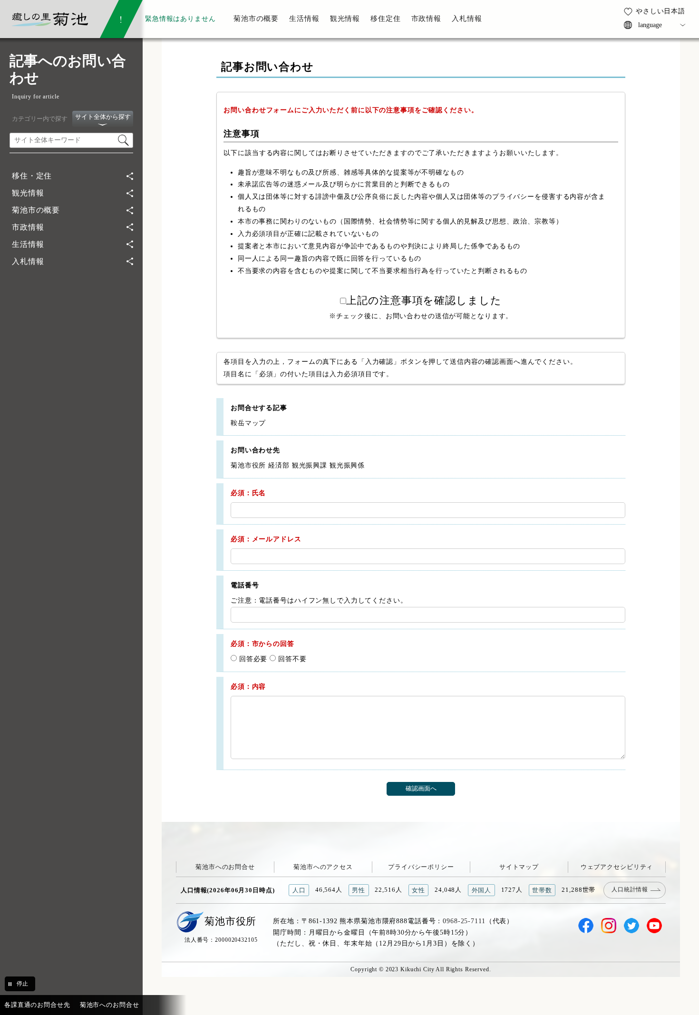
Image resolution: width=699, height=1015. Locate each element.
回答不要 (291, 659)
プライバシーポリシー (421, 866)
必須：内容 (248, 686)
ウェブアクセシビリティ (617, 866)
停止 (22, 983)
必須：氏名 (248, 493)
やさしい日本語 (660, 11)
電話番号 (245, 585)
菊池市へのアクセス (323, 866)
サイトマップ (519, 866)
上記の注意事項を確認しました (423, 300)
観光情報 (28, 193)
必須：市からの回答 (262, 643)
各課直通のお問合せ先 (37, 1004)
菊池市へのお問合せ (225, 866)
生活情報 (28, 244)
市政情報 (28, 227)
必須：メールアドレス (266, 539)
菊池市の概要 (36, 210)
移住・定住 (32, 176)
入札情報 (28, 261)
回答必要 (252, 659)
